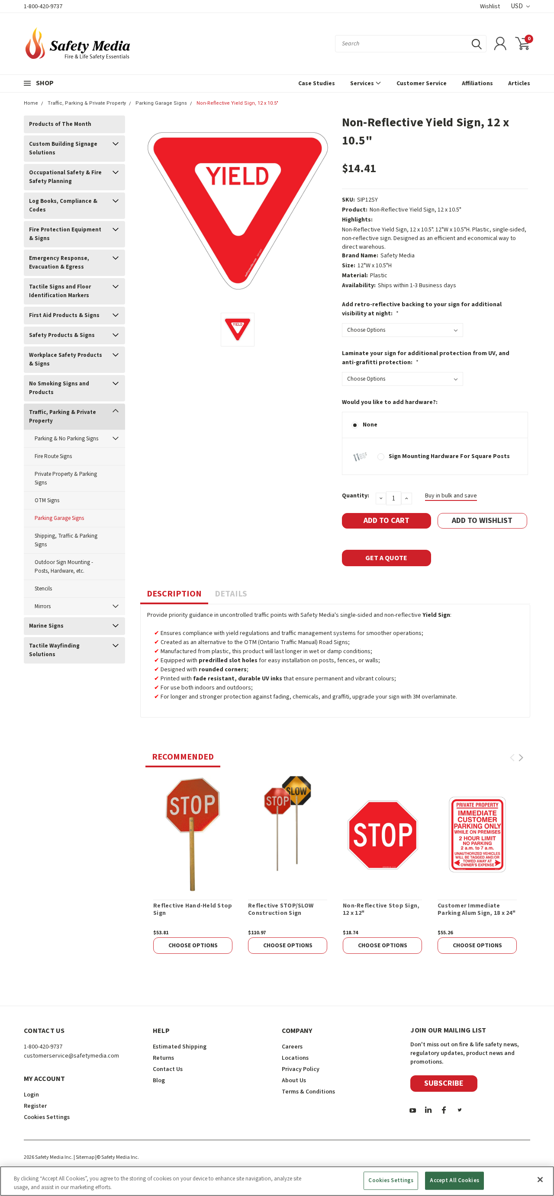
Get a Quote (386, 558)
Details (231, 594)
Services (362, 83)
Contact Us (168, 1069)
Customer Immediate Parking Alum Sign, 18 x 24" (476, 909)
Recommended (183, 757)
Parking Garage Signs (161, 103)
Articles (519, 83)
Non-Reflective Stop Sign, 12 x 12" (381, 909)
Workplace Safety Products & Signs (65, 359)
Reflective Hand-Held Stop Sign (192, 909)
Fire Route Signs (53, 456)
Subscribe (444, 1083)
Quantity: (355, 495)
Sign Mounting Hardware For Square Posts (449, 456)
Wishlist (490, 6)
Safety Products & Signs (62, 335)
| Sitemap (84, 1157)
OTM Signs (47, 500)
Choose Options (193, 945)
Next (521, 757)
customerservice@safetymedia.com (71, 1056)
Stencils (43, 589)
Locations (295, 1058)
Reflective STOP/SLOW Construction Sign (280, 909)
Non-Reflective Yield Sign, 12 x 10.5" (237, 103)
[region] (277, 1181)
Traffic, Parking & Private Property (87, 103)
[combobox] (410, 43)
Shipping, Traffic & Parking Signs (66, 540)
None (370, 424)
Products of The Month (60, 124)
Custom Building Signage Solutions (63, 148)
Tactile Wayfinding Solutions (54, 650)
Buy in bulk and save (451, 495)
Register (35, 1106)
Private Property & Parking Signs (66, 478)
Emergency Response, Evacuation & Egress (59, 262)
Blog (159, 1080)
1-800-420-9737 (43, 6)
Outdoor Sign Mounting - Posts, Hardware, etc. (64, 566)
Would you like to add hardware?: (390, 402)
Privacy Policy (300, 1069)
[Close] (540, 1179)
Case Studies (316, 83)
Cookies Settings (390, 1180)
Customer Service (421, 83)
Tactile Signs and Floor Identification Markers (60, 291)
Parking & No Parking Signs (66, 438)
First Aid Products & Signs (64, 315)
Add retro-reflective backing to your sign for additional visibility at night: (422, 309)
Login (31, 1094)
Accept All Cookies (454, 1180)
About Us (294, 1080)
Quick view (193, 834)
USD (517, 6)
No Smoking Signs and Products (59, 388)
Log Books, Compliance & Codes (63, 205)
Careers (292, 1046)
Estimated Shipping (179, 1046)
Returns (163, 1058)
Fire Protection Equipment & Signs (65, 234)
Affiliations (477, 83)
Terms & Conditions (308, 1091)
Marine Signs (46, 626)
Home (31, 103)
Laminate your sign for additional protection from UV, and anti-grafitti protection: (425, 358)
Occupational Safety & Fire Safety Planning (65, 177)
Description (174, 594)
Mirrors (43, 606)
